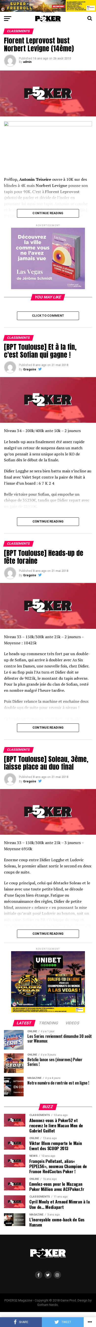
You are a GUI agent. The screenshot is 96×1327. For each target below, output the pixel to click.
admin (27, 62)
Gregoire (29, 369)
